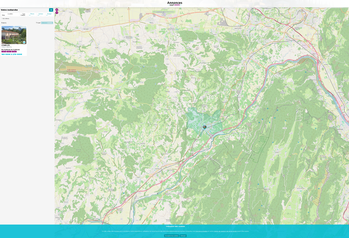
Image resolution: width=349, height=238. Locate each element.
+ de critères (5, 18)
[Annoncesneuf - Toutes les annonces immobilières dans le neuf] (174, 3)
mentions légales (201, 231)
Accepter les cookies (171, 236)
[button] (204, 127)
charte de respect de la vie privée (225, 231)
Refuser (183, 236)
